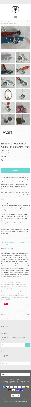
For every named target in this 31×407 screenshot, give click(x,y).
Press (23, 383)
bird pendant (18, 282)
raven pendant (4, 293)
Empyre (15, 401)
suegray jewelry (5, 152)
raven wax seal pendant (6, 295)
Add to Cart (15, 170)
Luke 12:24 (20, 290)
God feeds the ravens (16, 286)
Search (9, 383)
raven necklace (18, 292)
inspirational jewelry (15, 288)
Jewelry (22, 288)
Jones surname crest (6, 290)
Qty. (2, 160)
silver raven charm (15, 297)
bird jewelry (4, 282)
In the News (4, 326)
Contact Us (17, 383)
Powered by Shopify (22, 401)
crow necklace (15, 284)
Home (2, 22)
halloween (24, 286)
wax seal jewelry (24, 297)
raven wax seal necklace (14, 293)
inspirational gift (5, 288)
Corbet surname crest (6, 284)
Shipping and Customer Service (9, 381)
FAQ (18, 379)
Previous (3, 314)
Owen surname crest (6, 292)
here (2, 220)
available (16, 238)
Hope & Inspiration (9, 22)
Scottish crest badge (18, 295)
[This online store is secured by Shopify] (15, 397)
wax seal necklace (5, 299)
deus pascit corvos (5, 286)
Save (6, 303)
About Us (12, 379)
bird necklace (11, 282)
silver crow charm (5, 297)
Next (28, 314)
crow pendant (23, 284)
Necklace (26, 290)
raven (13, 292)
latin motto (14, 290)
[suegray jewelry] (15, 12)
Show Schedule (25, 381)
